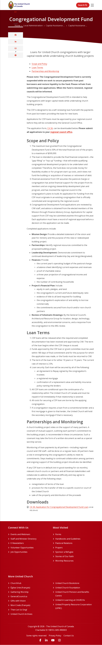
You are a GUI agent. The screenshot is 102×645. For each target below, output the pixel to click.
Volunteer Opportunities (22, 547)
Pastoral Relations (63, 543)
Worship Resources (64, 560)
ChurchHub (25, 583)
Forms (58, 534)
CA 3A (50, 128)
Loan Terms (37, 67)
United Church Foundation (74, 587)
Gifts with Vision (28, 600)
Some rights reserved (36, 635)
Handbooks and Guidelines (67, 538)
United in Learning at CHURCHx (74, 600)
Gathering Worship (29, 592)
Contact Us (69, 635)
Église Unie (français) (30, 587)
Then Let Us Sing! (28, 609)
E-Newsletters (17, 543)
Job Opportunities (19, 552)
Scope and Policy (39, 63)
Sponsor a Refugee (64, 552)
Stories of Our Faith (64, 556)
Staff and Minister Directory (23, 538)
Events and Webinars (20, 534)
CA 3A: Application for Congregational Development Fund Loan (59, 507)
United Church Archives (30, 614)
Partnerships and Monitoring (45, 71)
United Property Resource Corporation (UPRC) (73, 606)
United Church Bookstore (74, 583)
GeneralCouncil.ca (28, 596)
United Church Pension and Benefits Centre (72, 594)
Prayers (59, 547)
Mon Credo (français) (30, 605)
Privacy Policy (55, 635)
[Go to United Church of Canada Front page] (19, 5)
